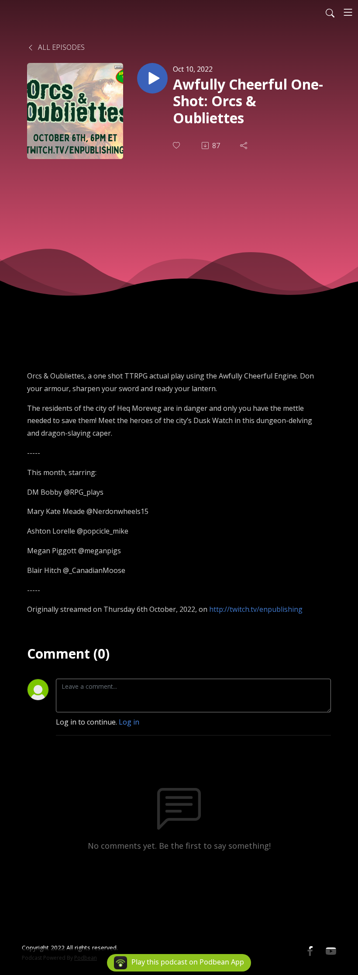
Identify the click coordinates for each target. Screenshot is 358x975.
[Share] (244, 145)
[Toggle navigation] (348, 12)
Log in (129, 722)
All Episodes (60, 47)
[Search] (330, 12)
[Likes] (177, 145)
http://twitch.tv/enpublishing (256, 609)
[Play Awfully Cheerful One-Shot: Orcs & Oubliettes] (152, 78)
